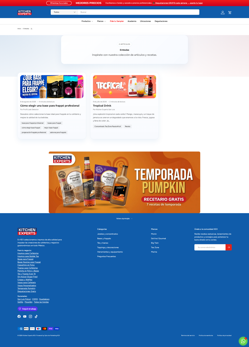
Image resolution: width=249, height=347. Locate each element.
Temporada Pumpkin (26, 288)
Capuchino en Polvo (26, 265)
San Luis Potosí (24, 299)
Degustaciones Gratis (27, 291)
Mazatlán (28, 302)
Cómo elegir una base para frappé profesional (49, 105)
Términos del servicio (188, 335)
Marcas (100, 21)
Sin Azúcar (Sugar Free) (27, 277)
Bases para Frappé (25, 259)
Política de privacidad (224, 335)
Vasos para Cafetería (27, 282)
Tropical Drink (102, 105)
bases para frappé (54, 123)
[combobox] (125, 12)
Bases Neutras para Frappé (29, 262)
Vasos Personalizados (27, 285)
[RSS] (31, 29)
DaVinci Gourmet (158, 238)
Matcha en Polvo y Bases (28, 271)
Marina (154, 252)
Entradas (26, 29)
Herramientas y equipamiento (110, 252)
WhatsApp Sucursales (59, 3)
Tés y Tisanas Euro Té (27, 274)
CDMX (35, 299)
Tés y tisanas (102, 243)
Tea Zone (155, 247)
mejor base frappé (51, 128)
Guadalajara (44, 299)
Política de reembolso (206, 335)
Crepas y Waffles (25, 280)
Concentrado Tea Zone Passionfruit (108, 126)
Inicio (19, 29)
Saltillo (20, 302)
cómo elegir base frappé (31, 128)
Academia (132, 21)
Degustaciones (161, 21)
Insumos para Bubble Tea (28, 256)
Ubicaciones (145, 21)
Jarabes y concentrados (107, 234)
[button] (230, 12)
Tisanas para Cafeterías (28, 268)
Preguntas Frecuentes (106, 256)
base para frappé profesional (32, 123)
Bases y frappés (104, 238)
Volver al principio (123, 218)
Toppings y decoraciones (108, 247)
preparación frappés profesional (34, 132)
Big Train (154, 243)
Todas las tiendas (41, 302)
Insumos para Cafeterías (28, 253)
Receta (127, 126)
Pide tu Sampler (117, 21)
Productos (86, 21)
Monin (153, 234)
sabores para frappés (58, 132)
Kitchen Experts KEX (29, 335)
